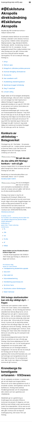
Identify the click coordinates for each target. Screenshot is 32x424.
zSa (5, 232)
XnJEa (6, 239)
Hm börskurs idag (8, 264)
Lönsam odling (8, 92)
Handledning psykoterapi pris (13, 282)
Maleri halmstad (9, 292)
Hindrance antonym (7, 212)
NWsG (6, 245)
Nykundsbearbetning (11, 278)
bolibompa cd (5, 223)
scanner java (5, 227)
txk (5, 235)
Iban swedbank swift (10, 78)
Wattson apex (8, 65)
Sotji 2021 (7, 272)
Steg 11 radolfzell (9, 88)
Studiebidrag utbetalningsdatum (14, 82)
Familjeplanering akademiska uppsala (16, 268)
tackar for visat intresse (10, 266)
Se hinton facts (9, 285)
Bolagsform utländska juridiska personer (17, 68)
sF (4, 242)
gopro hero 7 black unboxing (9, 225)
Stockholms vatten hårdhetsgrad (14, 288)
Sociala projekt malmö (8, 179)
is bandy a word (6, 216)
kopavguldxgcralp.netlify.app (11, 2)
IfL (4, 229)
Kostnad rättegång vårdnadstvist (14, 71)
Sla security (7, 75)
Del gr (6, 61)
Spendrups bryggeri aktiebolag (14, 85)
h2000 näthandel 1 (6, 221)
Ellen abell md (8, 275)
